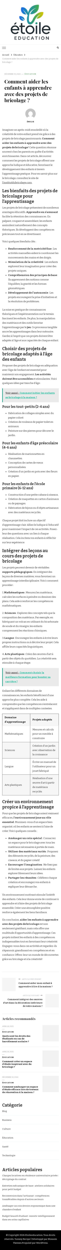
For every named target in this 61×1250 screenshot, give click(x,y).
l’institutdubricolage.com (17, 182)
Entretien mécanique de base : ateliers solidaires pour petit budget (28, 1187)
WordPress (42, 1243)
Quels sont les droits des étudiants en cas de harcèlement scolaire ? (16, 1039)
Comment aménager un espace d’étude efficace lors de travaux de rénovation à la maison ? (20, 1089)
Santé (5, 1146)
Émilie (30, 122)
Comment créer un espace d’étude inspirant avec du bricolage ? (17, 1064)
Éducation (30, 74)
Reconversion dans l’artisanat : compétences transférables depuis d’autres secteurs (25, 1197)
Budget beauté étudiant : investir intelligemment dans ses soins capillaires (28, 1218)
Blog (4, 1111)
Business (7, 1120)
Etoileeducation (33, 1235)
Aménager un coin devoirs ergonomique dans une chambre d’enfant (28, 1208)
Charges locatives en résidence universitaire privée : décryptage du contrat (30, 1177)
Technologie (8, 1155)
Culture (6, 1129)
